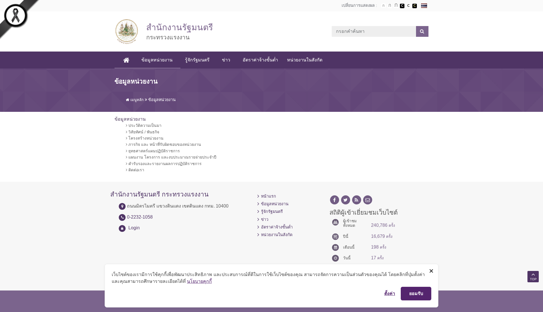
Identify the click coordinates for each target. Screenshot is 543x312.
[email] (367, 200)
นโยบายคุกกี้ (199, 281)
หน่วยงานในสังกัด (304, 59)
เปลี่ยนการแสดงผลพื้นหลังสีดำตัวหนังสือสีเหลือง (414, 6)
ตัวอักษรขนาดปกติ (383, 5)
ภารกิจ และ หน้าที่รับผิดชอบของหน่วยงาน (164, 144)
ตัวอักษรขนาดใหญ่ (396, 5)
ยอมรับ (416, 293)
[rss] (356, 200)
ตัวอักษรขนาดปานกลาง (389, 6)
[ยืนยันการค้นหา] (422, 31)
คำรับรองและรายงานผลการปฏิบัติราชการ (164, 163)
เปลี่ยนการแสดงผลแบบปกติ (408, 6)
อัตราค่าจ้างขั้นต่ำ (260, 59)
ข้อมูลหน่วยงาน (157, 59)
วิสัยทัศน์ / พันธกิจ (143, 132)
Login (134, 227)
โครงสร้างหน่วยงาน (145, 138)
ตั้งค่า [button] (389, 293)
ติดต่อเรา (135, 170)
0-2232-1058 (140, 217)
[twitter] (345, 200)
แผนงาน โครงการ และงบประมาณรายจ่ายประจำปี (171, 157)
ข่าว (226, 59)
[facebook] (334, 200)
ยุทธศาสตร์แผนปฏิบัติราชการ (153, 151)
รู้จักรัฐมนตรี (197, 59)
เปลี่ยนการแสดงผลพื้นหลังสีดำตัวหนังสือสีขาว (402, 6)
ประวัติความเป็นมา (144, 125)
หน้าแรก (268, 196)
